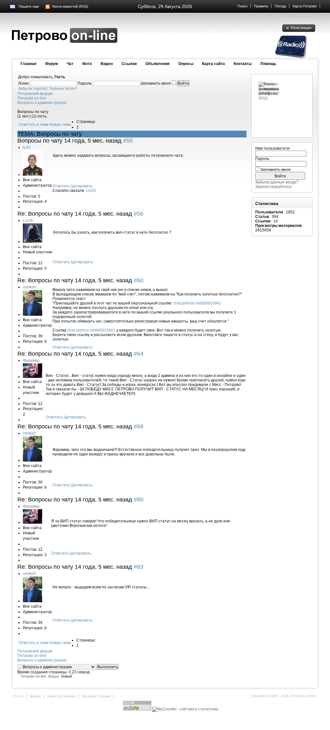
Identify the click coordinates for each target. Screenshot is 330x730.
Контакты (243, 63)
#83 (138, 567)
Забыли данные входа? (276, 182)
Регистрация (301, 28)
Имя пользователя (272, 148)
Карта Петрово (305, 6)
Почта (18, 696)
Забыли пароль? (33, 88)
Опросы (185, 63)
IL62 (27, 147)
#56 (138, 214)
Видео (107, 63)
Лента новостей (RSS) (70, 6)
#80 (138, 499)
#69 (138, 426)
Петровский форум (34, 93)
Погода (280, 6)
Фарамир (31, 360)
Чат (70, 63)
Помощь (268, 63)
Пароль (262, 158)
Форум (51, 63)
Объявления (157, 63)
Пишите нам (29, 6)
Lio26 (91, 190)
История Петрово (96, 696)
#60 (138, 280)
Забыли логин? (63, 88)
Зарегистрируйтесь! (273, 186)
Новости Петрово (61, 696)
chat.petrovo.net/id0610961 (197, 303)
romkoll (29, 287)
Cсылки (129, 63)
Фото (87, 63)
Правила (261, 6)
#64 (138, 354)
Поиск (243, 6)
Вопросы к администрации (41, 102)
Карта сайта (213, 63)
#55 (128, 140)
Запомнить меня (275, 169)
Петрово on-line (31, 98)
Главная (28, 63)
